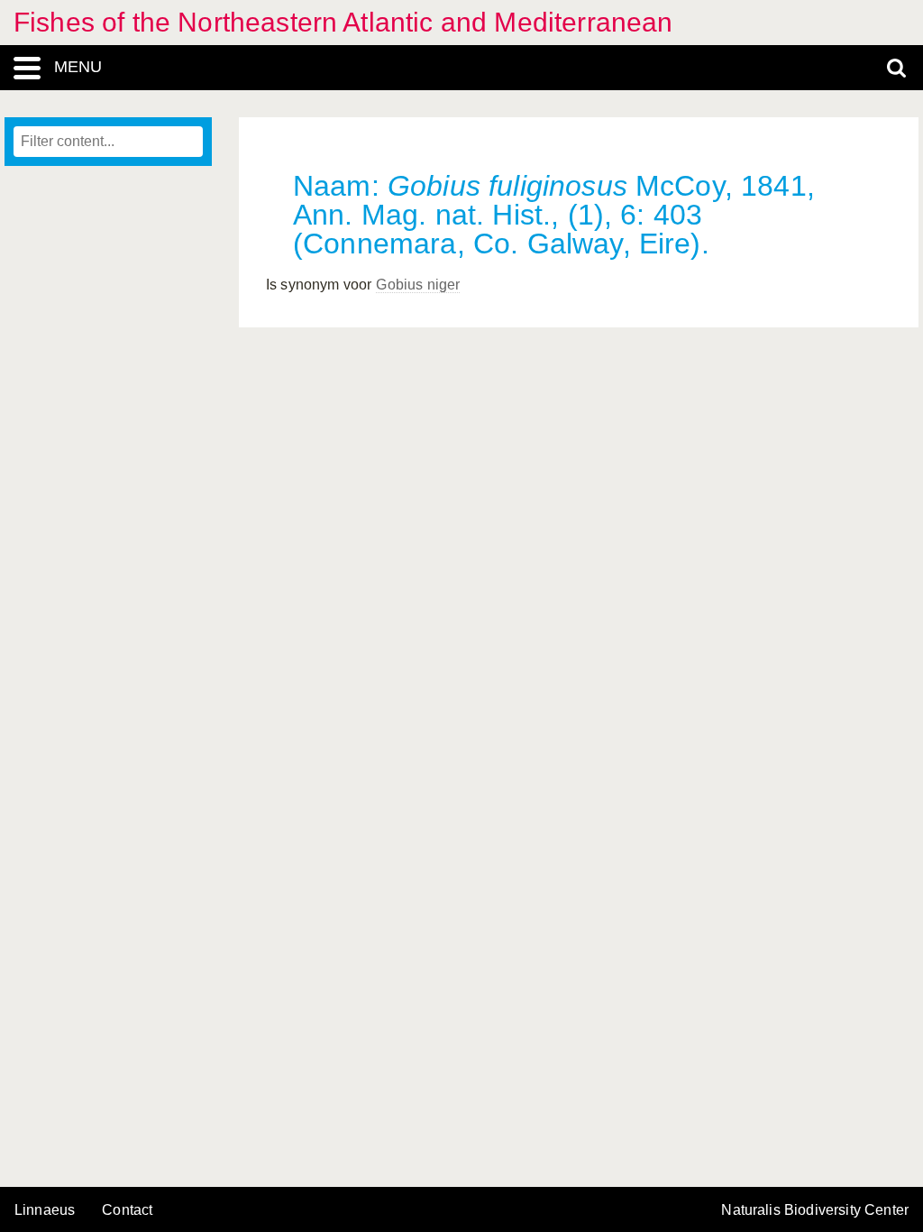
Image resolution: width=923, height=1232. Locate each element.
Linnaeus (44, 1210)
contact (127, 1210)
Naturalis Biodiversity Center (815, 1210)
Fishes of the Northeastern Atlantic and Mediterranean (343, 22)
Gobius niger (418, 284)
